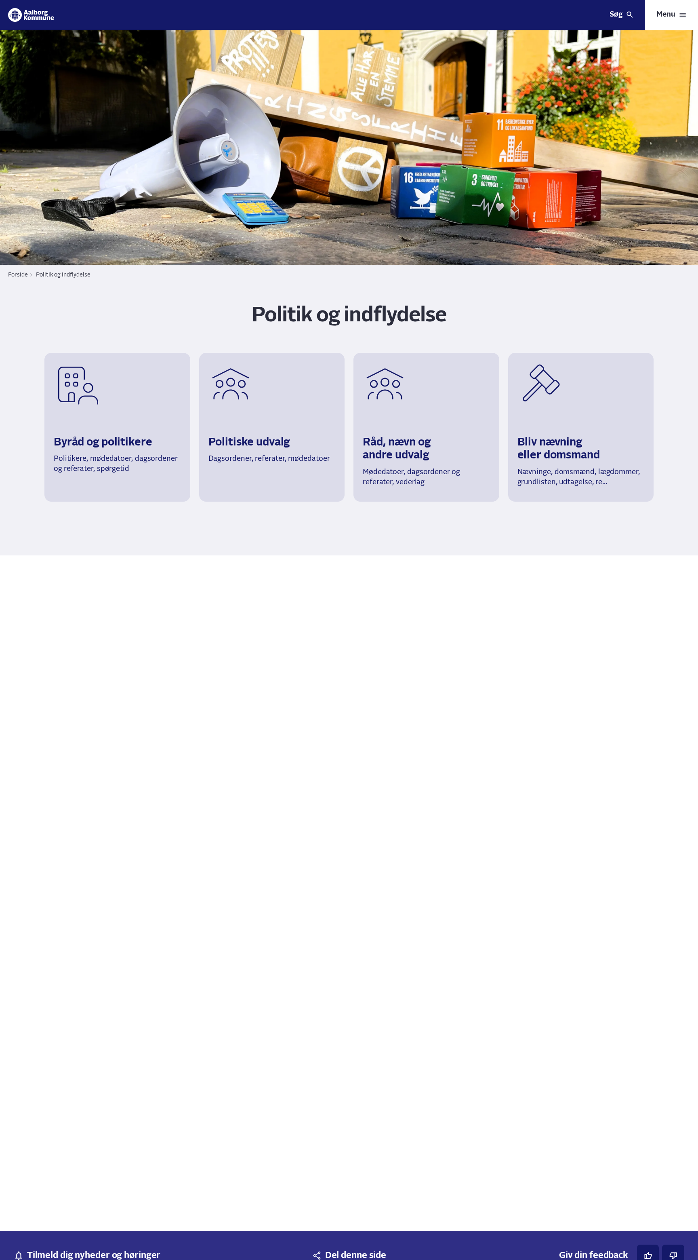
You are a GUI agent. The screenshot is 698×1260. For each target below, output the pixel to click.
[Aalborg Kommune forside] (31, 15)
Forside (18, 275)
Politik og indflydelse (63, 275)
